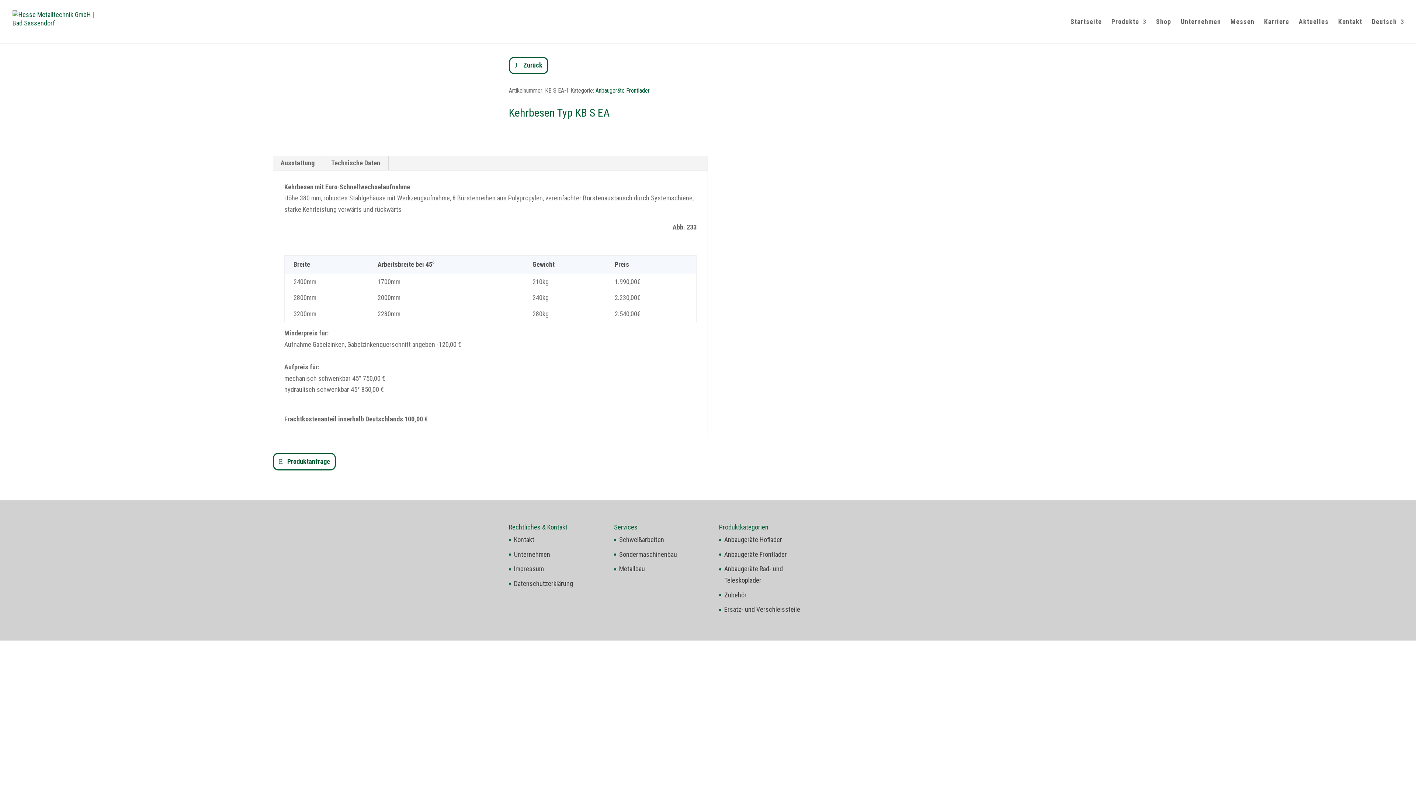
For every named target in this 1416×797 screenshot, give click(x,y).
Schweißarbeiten (641, 540)
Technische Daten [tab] (355, 163)
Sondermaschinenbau (648, 554)
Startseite (1086, 22)
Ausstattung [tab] (298, 163)
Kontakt (1350, 22)
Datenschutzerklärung (543, 583)
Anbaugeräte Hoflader (753, 540)
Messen (1242, 22)
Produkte (1125, 22)
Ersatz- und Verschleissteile (762, 609)
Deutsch (1384, 22)
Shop (1163, 22)
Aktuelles (1314, 22)
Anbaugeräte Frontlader (623, 90)
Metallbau (632, 569)
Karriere (1276, 22)
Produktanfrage (308, 461)
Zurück (532, 65)
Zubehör (735, 595)
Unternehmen (1201, 22)
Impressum (529, 569)
